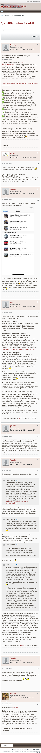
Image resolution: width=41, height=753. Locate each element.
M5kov (12, 153)
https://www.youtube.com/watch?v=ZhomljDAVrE (18, 349)
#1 (38, 55)
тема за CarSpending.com (14, 63)
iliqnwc (13, 693)
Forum (7, 15)
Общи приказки (19, 15)
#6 (38, 471)
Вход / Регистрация (32, 1)
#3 (38, 200)
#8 (38, 704)
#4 (38, 313)
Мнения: (29, 49)
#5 (38, 436)
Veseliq (13, 45)
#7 (38, 669)
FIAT (12, 15)
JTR (11, 302)
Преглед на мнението (16, 480)
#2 (38, 164)
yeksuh (13, 426)
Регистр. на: (14, 49)
